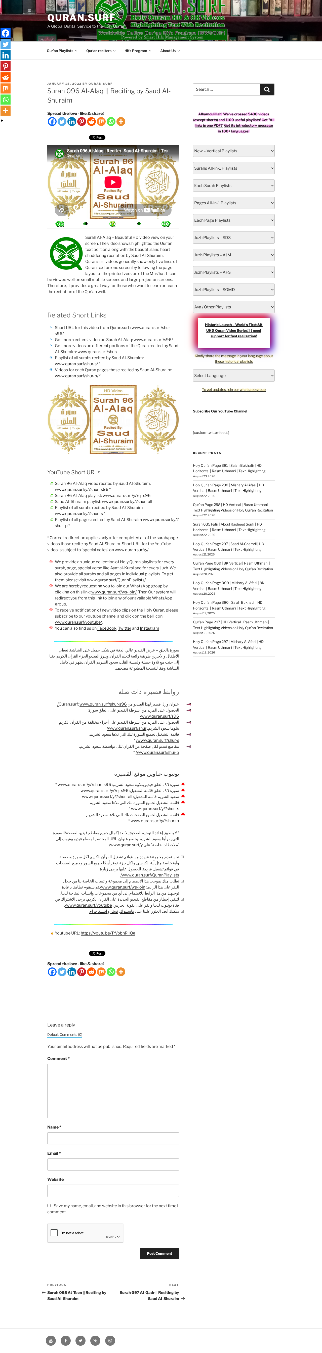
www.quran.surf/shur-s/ (76, 363)
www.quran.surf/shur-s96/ (92, 704)
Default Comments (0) (64, 1035)
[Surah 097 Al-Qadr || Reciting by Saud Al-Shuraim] (59, 224)
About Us (168, 51)
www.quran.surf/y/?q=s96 (127, 495)
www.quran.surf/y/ (131, 549)
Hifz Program (136, 51)
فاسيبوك (127, 911)
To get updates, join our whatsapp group (234, 389)
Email (54, 1153)
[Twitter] (62, 121)
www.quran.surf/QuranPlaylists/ (116, 580)
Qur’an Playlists (60, 51)
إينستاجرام (98, 911)
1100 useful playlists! (243, 120)
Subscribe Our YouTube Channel (220, 411)
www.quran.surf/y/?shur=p (155, 820)
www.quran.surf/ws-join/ (114, 592)
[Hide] (2, 121)
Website (55, 1179)
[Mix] (101, 121)
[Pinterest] (81, 121)
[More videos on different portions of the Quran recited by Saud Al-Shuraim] (138, 223)
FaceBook (106, 628)
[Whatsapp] (111, 121)
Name (54, 1127)
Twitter (124, 628)
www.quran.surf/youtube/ (78, 622)
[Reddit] (91, 121)
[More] (120, 121)
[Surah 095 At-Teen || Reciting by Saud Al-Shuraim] (166, 224)
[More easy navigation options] (112, 224)
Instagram (149, 628)
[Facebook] (52, 121)
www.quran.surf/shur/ (97, 351)
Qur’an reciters (98, 51)
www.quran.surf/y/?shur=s (79, 513)
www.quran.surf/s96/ (153, 339)
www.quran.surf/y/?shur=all (127, 501)
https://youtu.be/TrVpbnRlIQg (108, 933)
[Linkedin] (71, 121)
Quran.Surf (81, 17)
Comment (58, 1058)
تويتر (114, 911)
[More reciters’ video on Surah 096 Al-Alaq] (86, 223)
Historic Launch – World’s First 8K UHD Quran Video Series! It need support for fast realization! (234, 330)
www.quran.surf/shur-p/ (76, 376)
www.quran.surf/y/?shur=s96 (81, 489)
